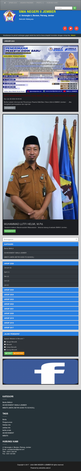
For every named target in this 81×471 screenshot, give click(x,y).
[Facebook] (65, 28)
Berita (5, 419)
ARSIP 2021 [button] (9, 308)
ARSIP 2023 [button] (9, 299)
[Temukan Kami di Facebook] (40, 372)
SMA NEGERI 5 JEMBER (42, 465)
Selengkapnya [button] (9, 108)
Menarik (9, 344)
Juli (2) (6, 285)
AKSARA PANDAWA (26, 3)
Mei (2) (6, 276)
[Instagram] (76, 28)
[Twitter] (71, 28)
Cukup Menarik (11, 347)
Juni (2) (6, 281)
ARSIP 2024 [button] (9, 294)
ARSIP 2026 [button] (9, 263)
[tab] (40, 264)
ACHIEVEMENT (8, 433)
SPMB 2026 (13, 3)
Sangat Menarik (11, 342)
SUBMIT (9, 353)
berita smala (7, 430)
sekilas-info (6, 427)
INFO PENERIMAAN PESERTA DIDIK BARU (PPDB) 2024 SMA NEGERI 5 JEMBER (40, 95)
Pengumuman (7, 422)
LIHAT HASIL (19, 353)
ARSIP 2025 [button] (9, 290)
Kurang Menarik (11, 350)
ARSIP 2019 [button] (9, 318)
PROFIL (39, 3)
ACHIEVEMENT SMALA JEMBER (15, 253)
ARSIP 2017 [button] (9, 327)
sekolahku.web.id (44, 468)
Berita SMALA (9, 248)
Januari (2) (7, 268)
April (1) (6, 272)
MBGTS (5, 435)
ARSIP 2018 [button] (9, 323)
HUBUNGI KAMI (52, 3)
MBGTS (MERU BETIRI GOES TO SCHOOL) (19, 257)
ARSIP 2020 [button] (9, 313)
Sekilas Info (7, 425)
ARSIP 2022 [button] (9, 304)
